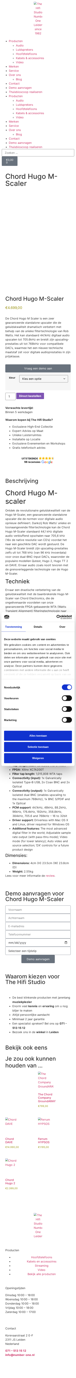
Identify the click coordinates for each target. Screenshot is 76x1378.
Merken (14, 66)
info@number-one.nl (19, 1355)
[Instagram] (29, 1367)
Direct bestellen (30, 396)
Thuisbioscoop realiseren (25, 92)
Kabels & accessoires (30, 58)
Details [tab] (38, 626)
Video (20, 62)
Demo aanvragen (20, 87)
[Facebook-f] (19, 1367)
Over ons (15, 75)
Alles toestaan (38, 735)
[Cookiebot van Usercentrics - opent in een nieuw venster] (56, 617)
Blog (19, 79)
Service (14, 70)
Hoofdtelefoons (26, 54)
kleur (12, 377)
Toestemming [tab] (13, 626)
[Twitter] (38, 1367)
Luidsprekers (24, 49)
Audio (20, 45)
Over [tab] (62, 626)
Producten (16, 41)
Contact (14, 83)
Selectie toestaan (38, 746)
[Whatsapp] (9, 1367)
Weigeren (38, 758)
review (50, 875)
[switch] (67, 698)
